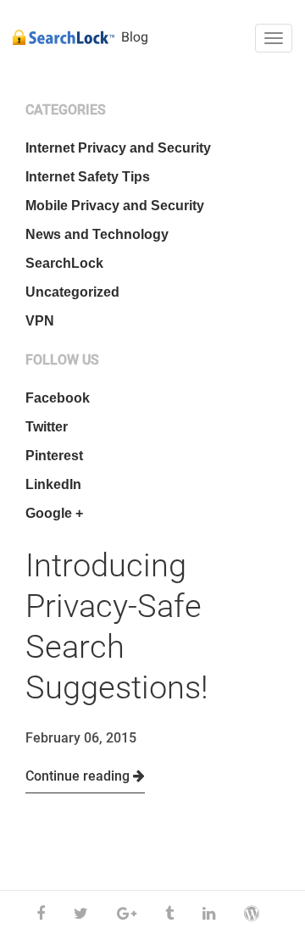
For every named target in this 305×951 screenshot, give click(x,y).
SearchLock (64, 263)
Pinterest (54, 455)
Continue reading (79, 776)
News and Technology (97, 234)
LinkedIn (53, 484)
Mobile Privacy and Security (114, 205)
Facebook (57, 398)
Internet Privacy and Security (118, 148)
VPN (39, 321)
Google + (54, 513)
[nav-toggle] (273, 38)
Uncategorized (72, 292)
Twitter (46, 427)
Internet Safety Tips (87, 177)
